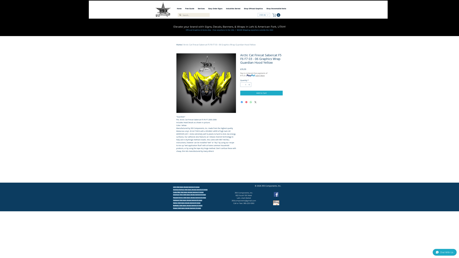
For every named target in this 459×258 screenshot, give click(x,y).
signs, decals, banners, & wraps (198, 190)
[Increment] (249, 85)
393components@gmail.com (244, 201)
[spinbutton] (246, 85)
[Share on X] (255, 102)
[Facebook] (276, 194)
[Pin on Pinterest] (246, 102)
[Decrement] (242, 85)
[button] (276, 15)
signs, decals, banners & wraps (196, 195)
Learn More (260, 75)
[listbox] (264, 15)
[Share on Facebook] (241, 102)
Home (179, 44)
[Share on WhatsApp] (250, 102)
